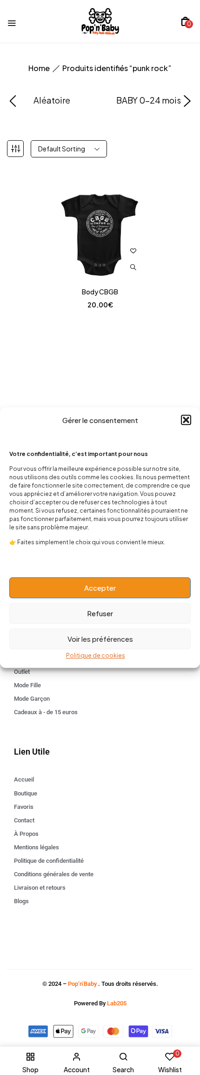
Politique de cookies (95, 655)
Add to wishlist (133, 251)
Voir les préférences (100, 638)
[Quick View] (133, 267)
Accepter (100, 587)
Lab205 (117, 1003)
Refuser (100, 613)
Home (39, 68)
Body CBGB (100, 291)
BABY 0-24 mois (148, 100)
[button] (186, 420)
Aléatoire (51, 100)
